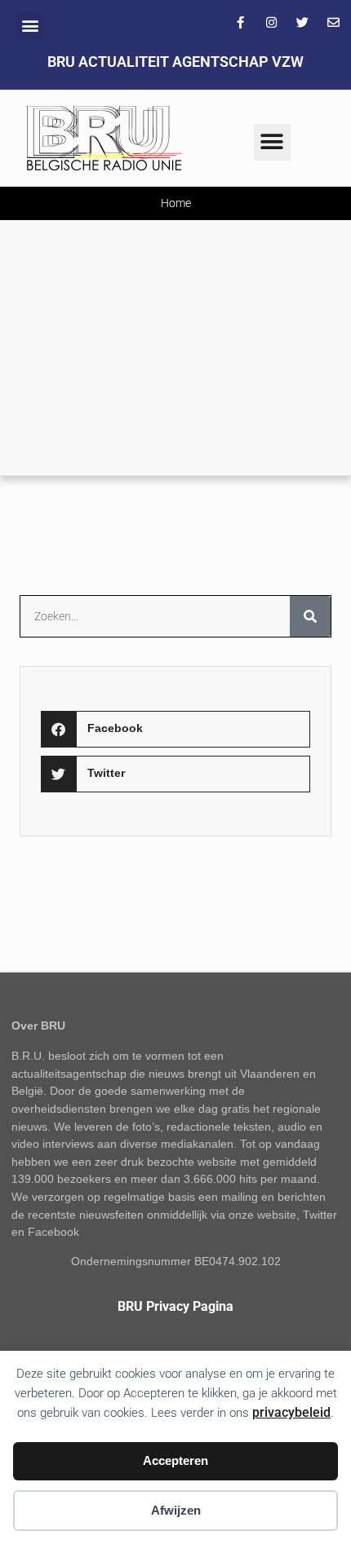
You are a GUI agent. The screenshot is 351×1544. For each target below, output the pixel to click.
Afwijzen (176, 1510)
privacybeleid (291, 1412)
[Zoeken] (310, 616)
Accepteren (175, 1460)
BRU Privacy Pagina (175, 1306)
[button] (29, 24)
